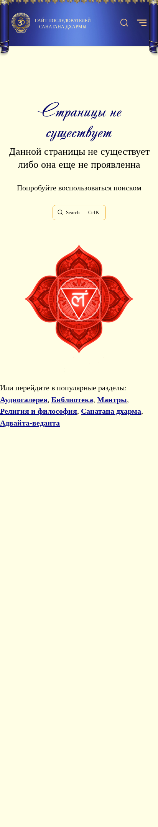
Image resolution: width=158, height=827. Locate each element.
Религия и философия (38, 411)
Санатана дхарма (111, 411)
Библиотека (72, 399)
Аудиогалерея (24, 399)
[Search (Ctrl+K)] (124, 23)
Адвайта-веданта (30, 423)
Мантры (112, 399)
